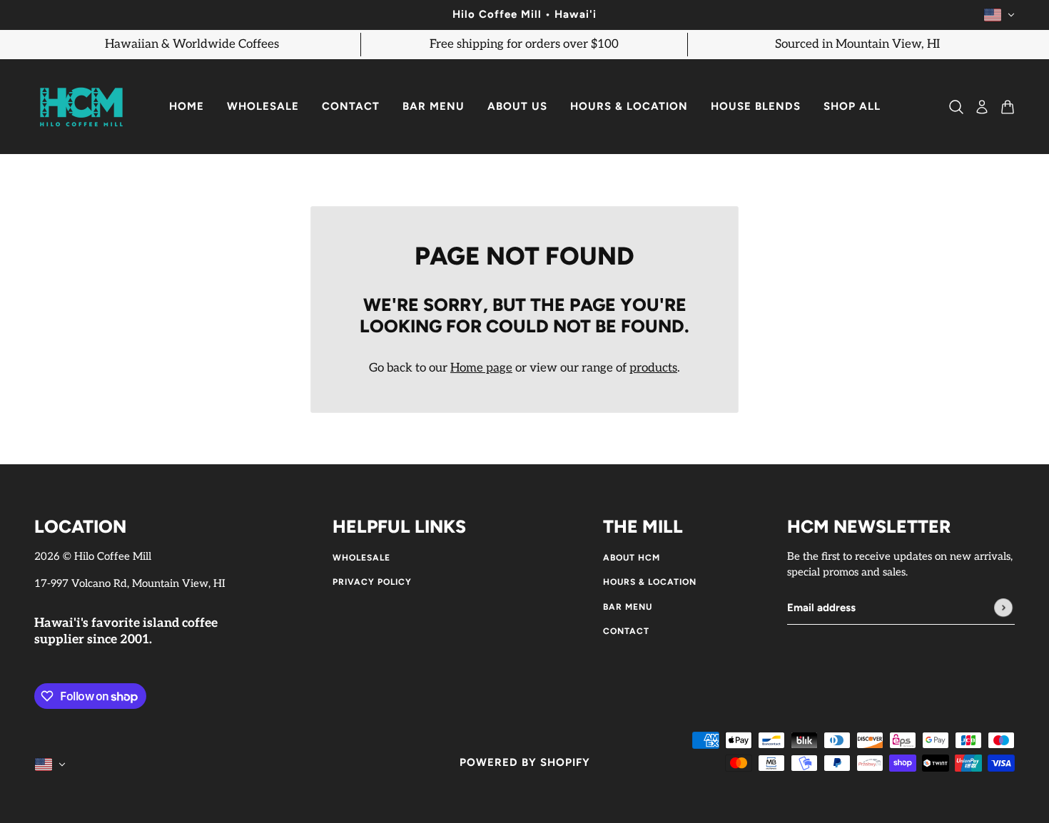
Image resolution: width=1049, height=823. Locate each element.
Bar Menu (627, 607)
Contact (626, 631)
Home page (481, 368)
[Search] (956, 107)
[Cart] (1007, 107)
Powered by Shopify (525, 762)
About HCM (631, 558)
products (653, 368)
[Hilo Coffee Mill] (81, 107)
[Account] (982, 107)
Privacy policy (372, 582)
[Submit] (1003, 608)
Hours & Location (649, 582)
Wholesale (361, 558)
